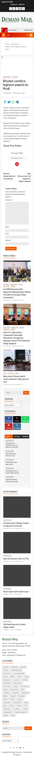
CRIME (12, 676)
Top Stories (14, 76)
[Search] (28, 35)
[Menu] (8, 35)
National (21, 327)
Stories (11, 705)
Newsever (27, 752)
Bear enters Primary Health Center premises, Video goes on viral (16, 379)
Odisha (5, 699)
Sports (26, 702)
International (6, 76)
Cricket (5, 676)
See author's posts (17, 158)
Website (8, 240)
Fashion (16, 686)
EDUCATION (6, 284)
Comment (9, 200)
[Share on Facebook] (5, 102)
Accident (5, 667)
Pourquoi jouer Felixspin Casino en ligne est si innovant (12, 445)
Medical (5, 696)
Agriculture (6, 327)
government (25, 686)
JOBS (22, 689)
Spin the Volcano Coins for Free (16, 558)
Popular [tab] (17, 436)
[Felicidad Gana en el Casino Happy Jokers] (17, 608)
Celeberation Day (16, 670)
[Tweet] (9, 102)
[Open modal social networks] (17, 102)
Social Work (6, 702)
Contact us (13, 4)
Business (23, 667)
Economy (17, 680)
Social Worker (17, 702)
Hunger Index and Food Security (9, 176)
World (13, 715)
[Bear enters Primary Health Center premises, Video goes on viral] (17, 360)
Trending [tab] (25, 436)
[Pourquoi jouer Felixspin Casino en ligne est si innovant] (17, 507)
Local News (6, 693)
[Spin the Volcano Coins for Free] (17, 542)
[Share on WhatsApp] (13, 102)
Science (19, 699)
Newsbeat (22, 696)
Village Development (21, 712)
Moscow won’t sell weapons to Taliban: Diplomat (24, 177)
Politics (20, 284)
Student (19, 705)
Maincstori (16, 693)
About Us (21, 4)
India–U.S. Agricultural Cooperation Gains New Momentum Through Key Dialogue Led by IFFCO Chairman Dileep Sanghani (16, 338)
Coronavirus (6, 673)
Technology (6, 329)
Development (7, 680)
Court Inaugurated (18, 673)
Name (7, 227)
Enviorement (7, 686)
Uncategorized (10, 440)
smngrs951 (19, 528)
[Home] (4, 35)
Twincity (13, 286)
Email (7, 234)
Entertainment (17, 683)
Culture (19, 676)
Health (5, 689)
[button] (8, 35)
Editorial (25, 680)
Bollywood (14, 667)
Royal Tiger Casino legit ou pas (15, 591)
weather (5, 715)
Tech (25, 705)
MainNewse (25, 693)
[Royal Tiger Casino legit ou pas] (17, 575)
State (4, 373)
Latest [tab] (8, 436)
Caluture (5, 670)
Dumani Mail (8, 93)
